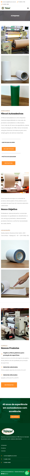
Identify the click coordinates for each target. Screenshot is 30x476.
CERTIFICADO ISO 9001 (8, 142)
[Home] (7, 431)
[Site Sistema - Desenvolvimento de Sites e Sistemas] (4, 474)
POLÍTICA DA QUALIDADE (9, 156)
